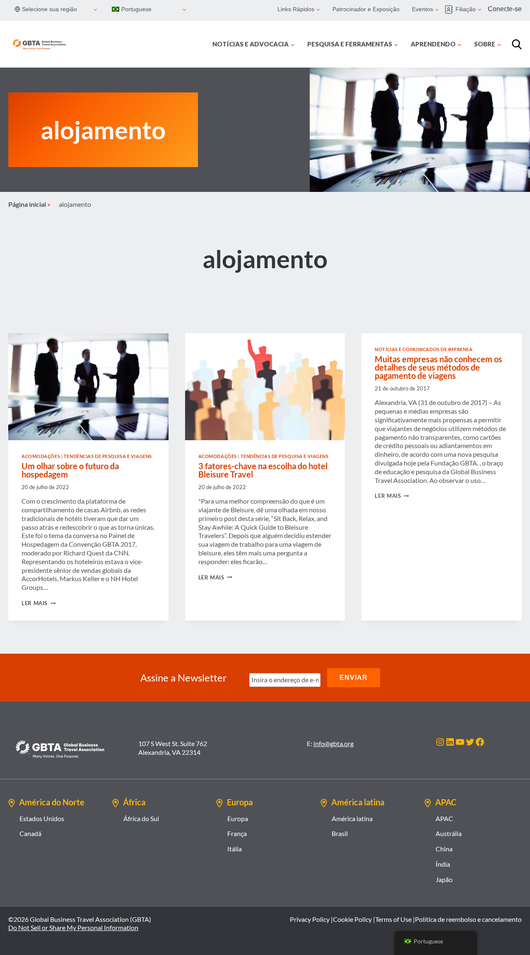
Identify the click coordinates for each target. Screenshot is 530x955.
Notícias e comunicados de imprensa (423, 349)
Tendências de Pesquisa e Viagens (108, 456)
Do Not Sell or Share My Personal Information (73, 927)
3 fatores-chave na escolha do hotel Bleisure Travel (263, 470)
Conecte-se (505, 8)
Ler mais (38, 603)
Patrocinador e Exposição (366, 9)
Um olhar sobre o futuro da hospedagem (70, 470)
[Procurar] (517, 44)
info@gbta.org (333, 743)
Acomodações (41, 456)
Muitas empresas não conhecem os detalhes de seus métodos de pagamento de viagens (438, 367)
